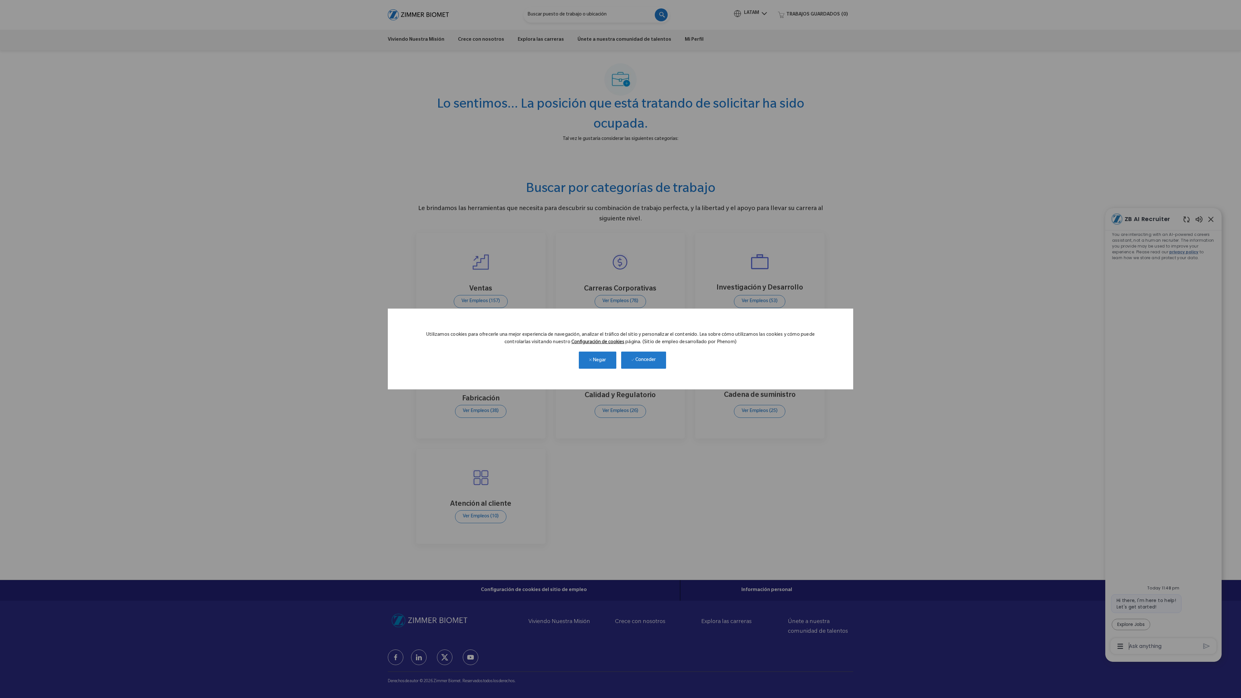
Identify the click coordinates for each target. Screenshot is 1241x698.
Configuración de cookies (597, 342)
